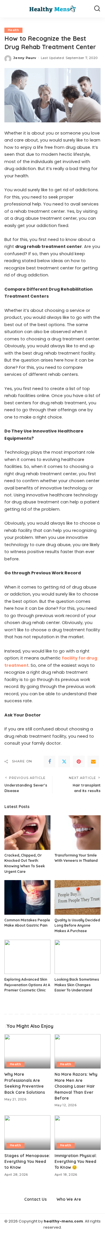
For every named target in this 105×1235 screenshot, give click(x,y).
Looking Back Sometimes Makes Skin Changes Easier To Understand (77, 984)
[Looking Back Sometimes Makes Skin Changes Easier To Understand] (78, 957)
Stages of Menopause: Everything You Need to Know (27, 1161)
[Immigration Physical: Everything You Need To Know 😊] (78, 1132)
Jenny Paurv (24, 58)
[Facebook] (49, 761)
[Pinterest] (79, 761)
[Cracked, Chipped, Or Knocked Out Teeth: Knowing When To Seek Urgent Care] (27, 832)
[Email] (93, 761)
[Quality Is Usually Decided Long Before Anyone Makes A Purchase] (78, 897)
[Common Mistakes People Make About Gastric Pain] (27, 897)
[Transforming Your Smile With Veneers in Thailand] (78, 832)
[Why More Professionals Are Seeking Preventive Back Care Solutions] (27, 1051)
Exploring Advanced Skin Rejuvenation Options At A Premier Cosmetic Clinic (27, 984)
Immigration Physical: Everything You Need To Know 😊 (76, 1161)
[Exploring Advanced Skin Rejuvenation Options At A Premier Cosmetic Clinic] (27, 957)
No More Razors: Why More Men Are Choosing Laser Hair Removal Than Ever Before (76, 1086)
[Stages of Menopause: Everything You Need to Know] (27, 1132)
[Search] (97, 8)
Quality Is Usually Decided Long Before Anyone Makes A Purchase (77, 925)
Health (13, 30)
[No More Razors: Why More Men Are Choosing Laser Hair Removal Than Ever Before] (78, 1051)
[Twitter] (64, 761)
